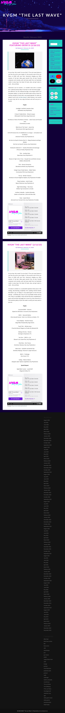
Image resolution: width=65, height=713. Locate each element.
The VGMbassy (47, 686)
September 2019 (47, 607)
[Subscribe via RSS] (56, 97)
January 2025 (47, 463)
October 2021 (47, 551)
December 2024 (47, 465)
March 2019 (46, 621)
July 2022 (46, 531)
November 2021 (47, 549)
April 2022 (46, 537)
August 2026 (47, 420)
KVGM (45, 657)
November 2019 (47, 603)
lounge (45, 664)
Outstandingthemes (43, 711)
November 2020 (47, 576)
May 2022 (46, 535)
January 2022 (47, 544)
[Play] (9, 232)
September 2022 (47, 526)
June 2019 (46, 614)
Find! (59, 44)
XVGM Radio (47, 704)
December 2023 (47, 492)
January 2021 (47, 571)
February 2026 (47, 433)
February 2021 (47, 569)
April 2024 (46, 483)
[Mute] (37, 232)
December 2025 (47, 438)
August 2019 (47, 610)
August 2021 (47, 555)
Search (51, 42)
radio (45, 675)
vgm (45, 695)
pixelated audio (47, 670)
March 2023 (46, 513)
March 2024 (46, 485)
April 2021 (46, 565)
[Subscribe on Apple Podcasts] (52, 93)
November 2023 (47, 494)
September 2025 (47, 445)
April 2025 (46, 456)
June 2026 (46, 424)
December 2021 (47, 546)
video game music (48, 698)
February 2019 (47, 623)
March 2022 (46, 540)
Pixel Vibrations (47, 668)
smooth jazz (47, 682)
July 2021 (46, 558)
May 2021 (46, 562)
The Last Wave (47, 684)
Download (24, 235)
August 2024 (47, 474)
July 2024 (46, 476)
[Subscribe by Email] (52, 97)
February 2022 (47, 542)
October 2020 (47, 578)
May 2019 (46, 616)
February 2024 (47, 488)
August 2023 (47, 501)
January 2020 (47, 598)
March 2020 (46, 594)
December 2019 (47, 601)
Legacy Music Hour (48, 659)
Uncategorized (47, 691)
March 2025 (46, 458)
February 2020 (47, 596)
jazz (45, 652)
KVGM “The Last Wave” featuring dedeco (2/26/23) (25, 44)
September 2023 (47, 499)
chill (45, 648)
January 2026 (47, 436)
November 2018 (47, 630)
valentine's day (47, 693)
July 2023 (46, 504)
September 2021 (47, 553)
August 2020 (47, 583)
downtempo (47, 650)
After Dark (46, 639)
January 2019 (47, 626)
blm (45, 643)
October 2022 (47, 524)
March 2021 (46, 567)
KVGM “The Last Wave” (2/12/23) (25, 244)
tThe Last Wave (47, 689)
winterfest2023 (47, 702)
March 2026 (46, 431)
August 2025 (47, 447)
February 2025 (47, 461)
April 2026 (46, 429)
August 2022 (47, 528)
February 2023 (47, 515)
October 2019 (47, 605)
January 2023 (47, 517)
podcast (46, 673)
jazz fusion (46, 655)
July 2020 (46, 585)
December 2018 (47, 628)
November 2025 (47, 440)
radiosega (46, 677)
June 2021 (46, 560)
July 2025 (46, 449)
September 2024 (47, 472)
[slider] (40, 233)
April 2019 (46, 619)
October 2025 (47, 443)
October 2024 (47, 470)
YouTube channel (23, 97)
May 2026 (46, 427)
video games (47, 700)
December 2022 (47, 519)
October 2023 (47, 497)
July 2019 (46, 612)
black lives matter (48, 641)
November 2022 (47, 522)
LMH (45, 661)
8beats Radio (53, 114)
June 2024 (46, 479)
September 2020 (47, 580)
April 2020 (46, 592)
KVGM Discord (53, 108)
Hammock (20, 48)
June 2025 (46, 452)
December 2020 (47, 574)
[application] (24, 233)
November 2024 (47, 467)
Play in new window (16, 235)
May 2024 (46, 481)
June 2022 (46, 533)
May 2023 (46, 508)
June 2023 (46, 506)
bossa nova (46, 646)
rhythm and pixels (48, 679)
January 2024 (47, 490)
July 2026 (46, 422)
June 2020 (46, 587)
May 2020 (46, 589)
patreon (45, 666)
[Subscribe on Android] (56, 93)
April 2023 (46, 510)
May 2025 (46, 454)
